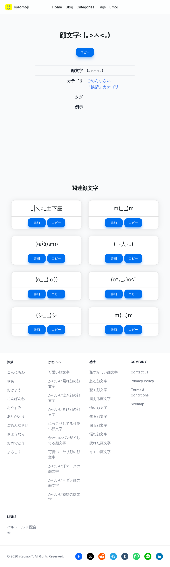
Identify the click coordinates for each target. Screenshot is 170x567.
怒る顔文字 (98, 381)
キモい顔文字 (100, 452)
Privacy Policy (142, 381)
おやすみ (14, 407)
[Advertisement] (85, 150)
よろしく (14, 452)
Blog (69, 7)
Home (57, 7)
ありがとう (16, 416)
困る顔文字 (98, 425)
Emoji (113, 7)
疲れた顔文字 (100, 443)
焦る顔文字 (98, 416)
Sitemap (137, 404)
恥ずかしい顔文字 (103, 372)
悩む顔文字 (98, 434)
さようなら (16, 434)
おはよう (14, 390)
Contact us (139, 372)
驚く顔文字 (98, 390)
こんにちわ (16, 372)
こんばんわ (16, 398)
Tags (102, 7)
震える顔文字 (100, 398)
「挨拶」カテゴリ (103, 87)
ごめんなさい (99, 80)
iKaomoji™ (26, 556)
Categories (85, 7)
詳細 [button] (37, 223)
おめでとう (16, 443)
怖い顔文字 (98, 407)
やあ (10, 381)
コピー (85, 52)
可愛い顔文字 (59, 372)
